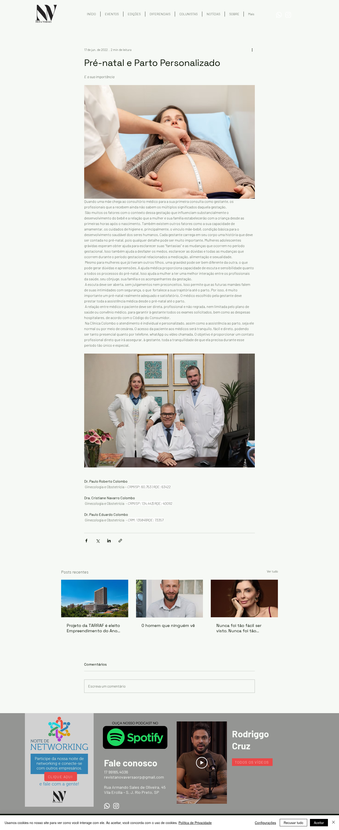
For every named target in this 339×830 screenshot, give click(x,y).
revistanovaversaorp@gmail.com (134, 777)
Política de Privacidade (195, 822)
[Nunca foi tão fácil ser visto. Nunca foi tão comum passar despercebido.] (244, 598)
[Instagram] (288, 15)
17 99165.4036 (116, 771)
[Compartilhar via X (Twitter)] (97, 540)
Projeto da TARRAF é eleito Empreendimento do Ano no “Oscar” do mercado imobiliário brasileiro (93, 628)
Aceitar (319, 822)
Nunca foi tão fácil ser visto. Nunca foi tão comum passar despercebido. (239, 628)
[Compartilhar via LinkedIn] (109, 540)
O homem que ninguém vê (168, 625)
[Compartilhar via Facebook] (86, 540)
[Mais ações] (252, 49)
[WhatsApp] (279, 15)
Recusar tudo (293, 822)
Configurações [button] (265, 822)
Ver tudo (272, 571)
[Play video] (202, 762)
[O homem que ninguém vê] (169, 598)
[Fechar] (333, 822)
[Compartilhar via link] (120, 540)
